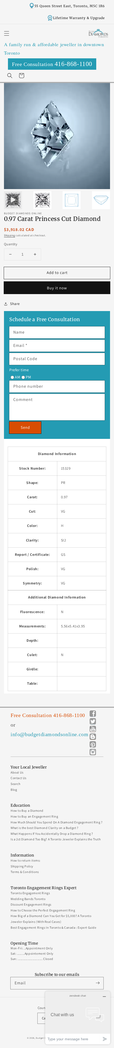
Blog (14, 790)
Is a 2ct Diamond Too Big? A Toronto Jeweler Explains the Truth (55, 839)
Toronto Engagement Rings (30, 893)
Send (25, 427)
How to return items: (26, 860)
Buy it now (57, 287)
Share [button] (15, 303)
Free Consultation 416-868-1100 (48, 715)
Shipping (9, 235)
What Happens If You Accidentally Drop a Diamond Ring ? (52, 834)
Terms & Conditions (25, 872)
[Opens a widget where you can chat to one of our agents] (77, 1017)
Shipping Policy (22, 866)
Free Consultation (52, 63)
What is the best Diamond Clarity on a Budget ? (44, 828)
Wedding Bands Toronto (28, 899)
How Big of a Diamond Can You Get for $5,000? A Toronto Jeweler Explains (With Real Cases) (51, 919)
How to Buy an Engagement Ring (34, 816)
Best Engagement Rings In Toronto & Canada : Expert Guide (54, 927)
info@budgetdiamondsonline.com (49, 734)
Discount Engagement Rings (31, 904)
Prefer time (19, 369)
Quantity (10, 244)
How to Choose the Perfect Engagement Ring (43, 910)
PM (28, 376)
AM (17, 376)
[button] (6, 33)
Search (15, 784)
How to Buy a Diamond (27, 811)
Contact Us (19, 778)
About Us (17, 772)
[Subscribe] (97, 983)
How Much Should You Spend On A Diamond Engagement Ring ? (57, 822)
